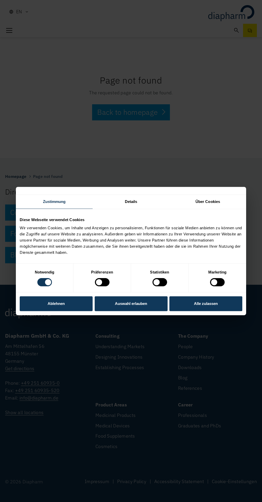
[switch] (102, 282)
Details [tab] (131, 201)
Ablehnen (56, 303)
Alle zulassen (206, 303)
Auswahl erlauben (131, 303)
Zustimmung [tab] (54, 201)
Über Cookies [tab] (207, 201)
